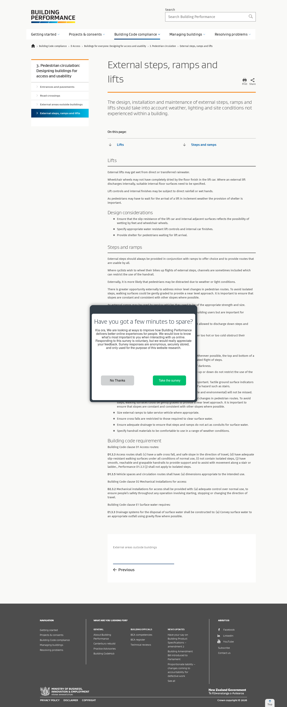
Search (170, 10)
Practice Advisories (105, 648)
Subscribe (224, 647)
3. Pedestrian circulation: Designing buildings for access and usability (58, 70)
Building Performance (53, 16)
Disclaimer (70, 700)
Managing (185, 34)
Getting (43, 34)
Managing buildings (51, 644)
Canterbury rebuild (104, 643)
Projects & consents (51, 634)
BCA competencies (141, 634)
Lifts (120, 145)
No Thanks (117, 380)
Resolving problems (51, 649)
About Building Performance (102, 636)
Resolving (231, 34)
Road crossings (50, 95)
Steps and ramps (203, 145)
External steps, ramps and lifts (60, 113)
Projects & (85, 34)
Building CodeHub (104, 653)
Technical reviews (141, 644)
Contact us (224, 652)
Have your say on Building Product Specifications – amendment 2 (178, 640)
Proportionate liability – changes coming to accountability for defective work (181, 669)
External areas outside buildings (61, 104)
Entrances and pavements (57, 87)
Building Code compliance (55, 640)
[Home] (34, 46)
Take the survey (169, 380)
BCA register (138, 639)
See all (171, 680)
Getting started (49, 630)
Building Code (135, 34)
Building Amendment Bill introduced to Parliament (180, 655)
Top (269, 704)
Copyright (89, 700)
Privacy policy (50, 700)
